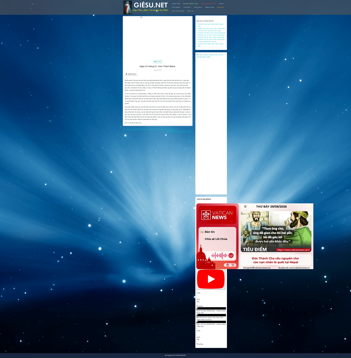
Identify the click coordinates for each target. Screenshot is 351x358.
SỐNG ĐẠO (197, 7)
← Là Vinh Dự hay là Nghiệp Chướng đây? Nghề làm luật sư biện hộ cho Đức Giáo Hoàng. (150, 129)
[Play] (210, 279)
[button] (211, 292)
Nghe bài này (132, 74)
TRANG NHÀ (176, 3)
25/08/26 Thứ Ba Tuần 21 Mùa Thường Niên (211, 37)
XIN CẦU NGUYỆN (178, 11)
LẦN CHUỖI (176, 7)
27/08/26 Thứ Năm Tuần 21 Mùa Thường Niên (211, 33)
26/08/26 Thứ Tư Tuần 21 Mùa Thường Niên (211, 35)
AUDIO (221, 3)
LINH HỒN (187, 7)
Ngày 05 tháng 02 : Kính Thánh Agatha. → (179, 131)
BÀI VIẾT (158, 61)
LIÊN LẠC (190, 11)
